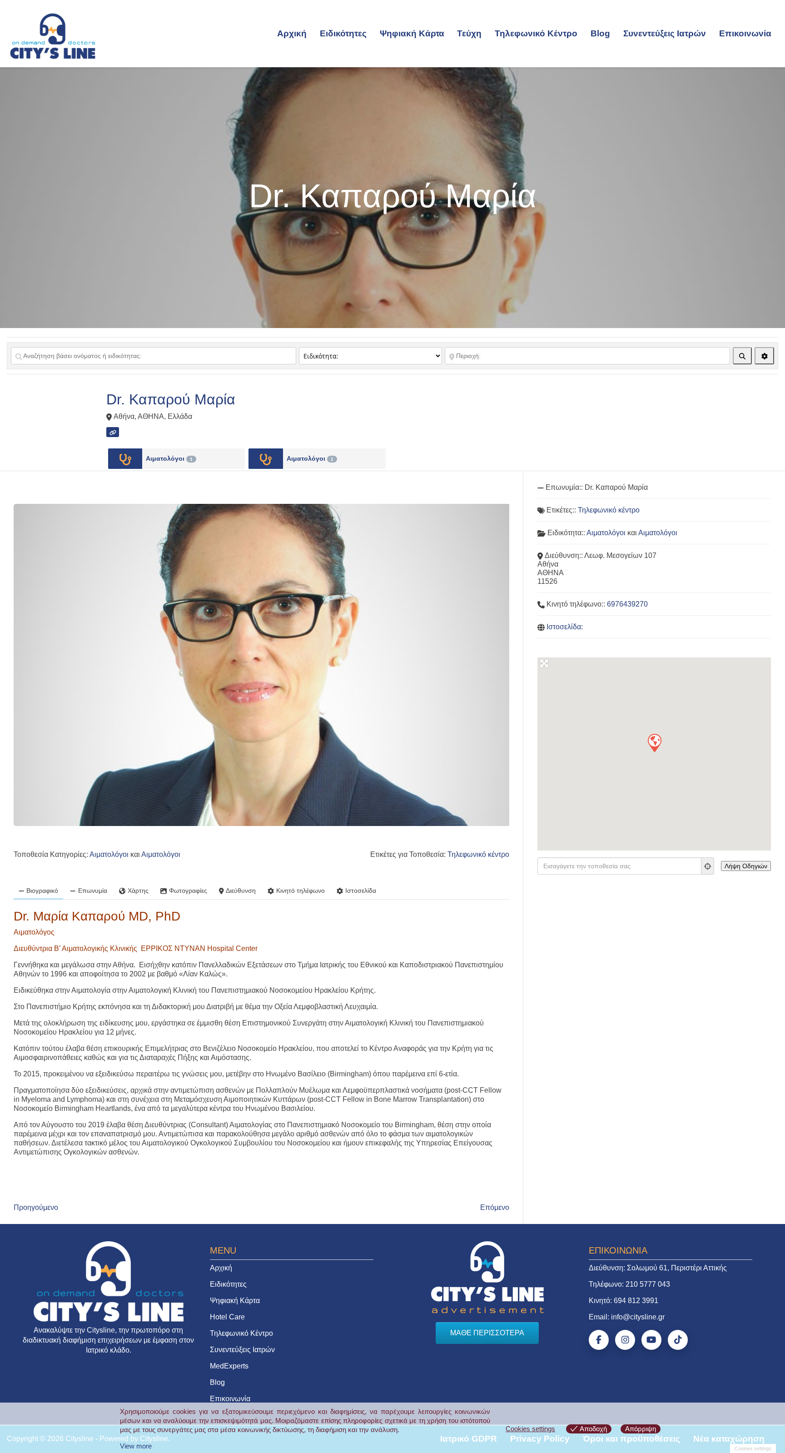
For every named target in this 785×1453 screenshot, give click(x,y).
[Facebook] (599, 1340)
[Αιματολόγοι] (125, 458)
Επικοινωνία (745, 33)
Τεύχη (469, 33)
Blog (600, 33)
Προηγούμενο (36, 1207)
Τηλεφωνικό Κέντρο (536, 33)
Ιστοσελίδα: (565, 627)
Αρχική (292, 33)
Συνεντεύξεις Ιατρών (664, 33)
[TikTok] (678, 1340)
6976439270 (627, 604)
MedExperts (229, 1366)
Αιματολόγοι (169, 458)
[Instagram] (625, 1340)
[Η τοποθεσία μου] (707, 866)
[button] (654, 742)
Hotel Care (227, 1317)
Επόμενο (494, 1207)
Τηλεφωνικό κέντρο (478, 854)
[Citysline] (52, 35)
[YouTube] (651, 1340)
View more (136, 1446)
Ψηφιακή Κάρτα (412, 33)
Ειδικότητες (343, 33)
